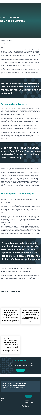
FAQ (1, 403)
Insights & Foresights (29, 402)
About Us (3, 400)
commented (7, 201)
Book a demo (19, 370)
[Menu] (39, 1)
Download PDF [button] (4, 284)
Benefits (2, 398)
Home (2, 396)
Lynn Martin (3, 230)
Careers (27, 400)
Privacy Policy (10, 410)
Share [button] (2, 47)
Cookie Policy (30, 410)
